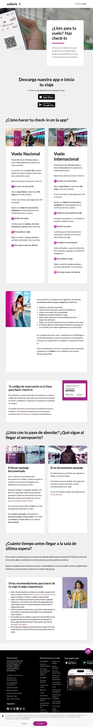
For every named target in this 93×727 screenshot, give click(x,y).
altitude (43, 690)
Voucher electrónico (56, 672)
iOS (51, 494)
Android (58, 494)
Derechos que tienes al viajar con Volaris (45, 672)
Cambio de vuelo (44, 686)
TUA (54, 687)
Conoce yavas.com (44, 711)
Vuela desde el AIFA (55, 711)
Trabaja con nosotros (15, 675)
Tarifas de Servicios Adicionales (56, 677)
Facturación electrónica (56, 702)
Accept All (40, 723)
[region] (46, 720)
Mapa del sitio (12, 696)
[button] (88, 651)
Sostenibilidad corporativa (12, 684)
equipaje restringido (19, 624)
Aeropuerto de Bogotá (56, 691)
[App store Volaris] (46, 97)
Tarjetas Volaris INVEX (45, 665)
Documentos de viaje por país (45, 705)
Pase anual (56, 706)
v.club (42, 693)
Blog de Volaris (12, 690)
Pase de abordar (43, 681)
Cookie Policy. (25, 719)
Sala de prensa (12, 687)
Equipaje (43, 677)
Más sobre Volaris (13, 699)
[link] (8, 708)
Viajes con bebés (56, 662)
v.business (44, 695)
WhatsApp (25, 414)
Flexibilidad (44, 661)
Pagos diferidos (55, 667)
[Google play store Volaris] (46, 105)
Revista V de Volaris (14, 693)
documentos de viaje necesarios (42, 594)
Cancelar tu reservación (56, 683)
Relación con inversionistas (12, 679)
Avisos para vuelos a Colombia (56, 696)
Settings (24, 723)
